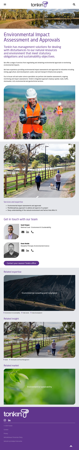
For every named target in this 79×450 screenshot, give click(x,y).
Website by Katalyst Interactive (13, 441)
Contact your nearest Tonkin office (21, 263)
